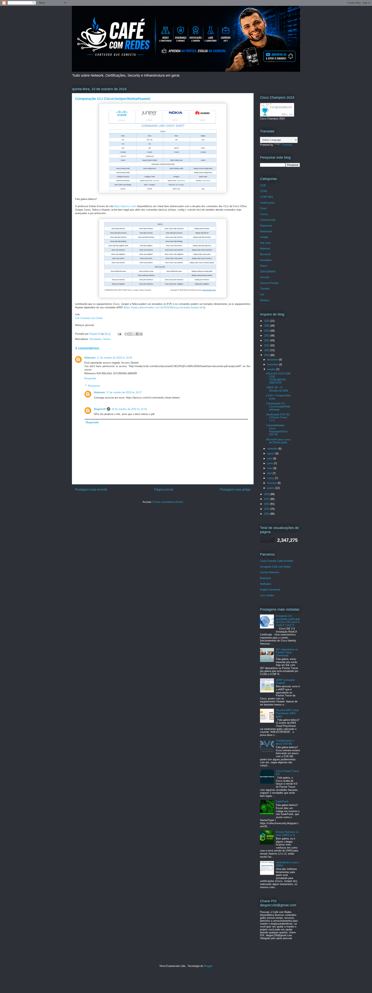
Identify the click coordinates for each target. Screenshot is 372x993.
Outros (107, 339)
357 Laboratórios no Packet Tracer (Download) (287, 652)
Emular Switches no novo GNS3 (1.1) (287, 834)
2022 (267, 340)
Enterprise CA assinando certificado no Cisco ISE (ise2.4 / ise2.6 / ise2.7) (288, 620)
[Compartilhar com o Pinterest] (141, 334)
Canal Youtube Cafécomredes (276, 560)
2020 (267, 350)
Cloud (263, 208)
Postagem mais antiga (235, 489)
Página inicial (163, 489)
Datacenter (266, 225)
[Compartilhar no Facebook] (137, 334)
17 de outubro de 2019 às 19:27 (124, 392)
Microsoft (265, 254)
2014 (267, 513)
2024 (267, 330)
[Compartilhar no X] (134, 334)
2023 (267, 335)
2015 (267, 508)
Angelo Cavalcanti (270, 589)
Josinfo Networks (269, 572)
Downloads (266, 231)
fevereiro (272, 482)
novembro (273, 364)
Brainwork (265, 578)
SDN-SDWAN (267, 271)
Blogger (208, 965)
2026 (267, 320)
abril (270, 473)
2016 (267, 503)
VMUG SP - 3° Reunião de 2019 (277, 389)
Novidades (96, 339)
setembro (272, 448)
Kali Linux (265, 242)
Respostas (94, 385)
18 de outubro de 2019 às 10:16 (129, 409)
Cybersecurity (268, 219)
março (271, 478)
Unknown (90, 357)
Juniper (264, 237)
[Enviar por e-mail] (126, 334)
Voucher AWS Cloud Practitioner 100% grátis (287, 713)
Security (264, 277)
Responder (90, 378)
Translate (287, 144)
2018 (267, 494)
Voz (262, 294)
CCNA (263, 191)
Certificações (267, 202)
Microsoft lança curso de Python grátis (278, 441)
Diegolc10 (100, 409)
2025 (267, 325)
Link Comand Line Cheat (88, 318)
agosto (271, 453)
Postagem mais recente (91, 489)
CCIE (263, 185)
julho (270, 458)
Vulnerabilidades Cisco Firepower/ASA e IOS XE (277, 430)
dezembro (273, 359)
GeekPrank (282, 801)
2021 (267, 345)
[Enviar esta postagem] (119, 333)
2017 (267, 499)
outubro (271, 369)
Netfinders (265, 583)
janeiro (271, 488)
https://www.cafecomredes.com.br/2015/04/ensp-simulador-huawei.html (164, 307)
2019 (267, 355)
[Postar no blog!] (130, 334)
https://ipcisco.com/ (125, 206)
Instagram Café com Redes (275, 566)
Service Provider (269, 283)
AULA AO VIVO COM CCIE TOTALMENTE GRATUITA (278, 378)
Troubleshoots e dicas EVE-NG (285, 742)
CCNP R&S (266, 196)
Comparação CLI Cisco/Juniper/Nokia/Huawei (278, 406)
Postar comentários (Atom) (168, 501)
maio (270, 468)
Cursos (264, 214)
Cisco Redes (267, 595)
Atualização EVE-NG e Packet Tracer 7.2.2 (278, 417)
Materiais (265, 248)
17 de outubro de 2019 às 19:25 (114, 357)
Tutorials (265, 288)
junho (270, 463)
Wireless (265, 300)
